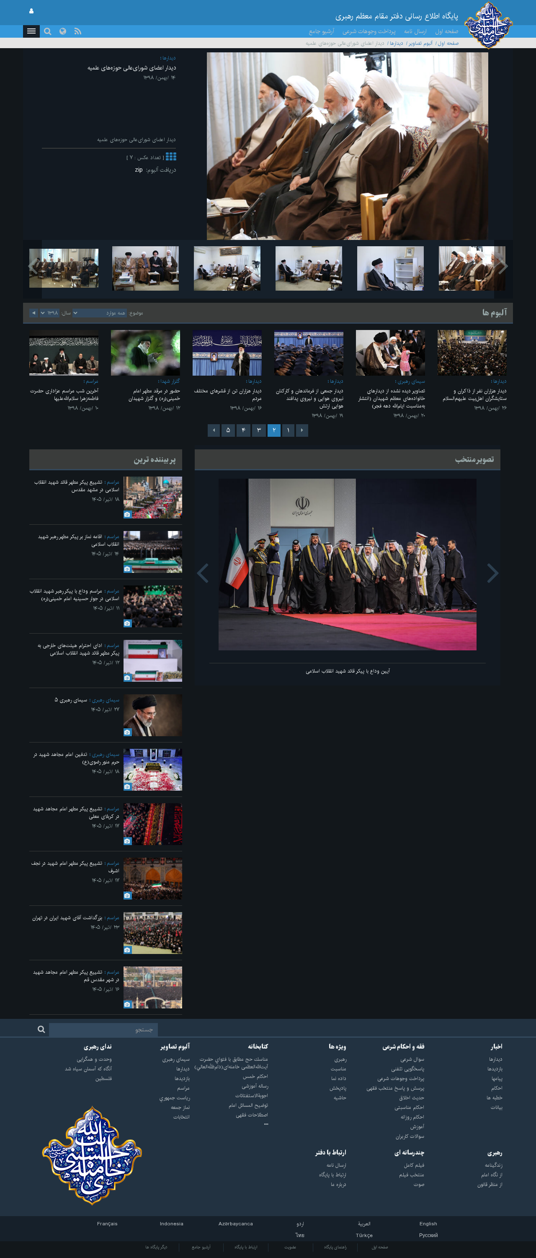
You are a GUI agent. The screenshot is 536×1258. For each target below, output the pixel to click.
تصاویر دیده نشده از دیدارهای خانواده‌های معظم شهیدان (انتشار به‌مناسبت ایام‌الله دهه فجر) (391, 398)
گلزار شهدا (170, 381)
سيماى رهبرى (411, 381)
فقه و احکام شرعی (403, 1047)
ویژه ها (337, 1047)
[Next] (214, 430)
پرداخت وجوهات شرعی (369, 31)
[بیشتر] (171, 158)
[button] (31, 31)
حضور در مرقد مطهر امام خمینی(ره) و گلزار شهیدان (154, 394)
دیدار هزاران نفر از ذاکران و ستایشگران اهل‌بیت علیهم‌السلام (475, 394)
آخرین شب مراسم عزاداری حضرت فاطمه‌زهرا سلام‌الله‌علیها (64, 394)
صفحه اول (447, 31)
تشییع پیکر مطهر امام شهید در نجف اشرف (75, 867)
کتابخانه (258, 1047)
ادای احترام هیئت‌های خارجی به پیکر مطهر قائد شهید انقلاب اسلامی (78, 649)
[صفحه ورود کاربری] (31, 11)
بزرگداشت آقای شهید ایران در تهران (67, 918)
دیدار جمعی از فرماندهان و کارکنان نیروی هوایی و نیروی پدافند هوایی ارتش (309, 398)
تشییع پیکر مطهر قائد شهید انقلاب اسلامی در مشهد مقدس (76, 486)
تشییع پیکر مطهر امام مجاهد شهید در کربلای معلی (76, 812)
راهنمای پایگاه (335, 1247)
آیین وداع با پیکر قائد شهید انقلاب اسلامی (348, 671)
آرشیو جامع (321, 31)
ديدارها (396, 43)
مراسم (92, 381)
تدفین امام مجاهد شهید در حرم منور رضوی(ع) (76, 758)
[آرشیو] (229, 1125)
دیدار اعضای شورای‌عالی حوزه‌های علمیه (132, 68)
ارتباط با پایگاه (245, 1247)
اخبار (496, 1047)
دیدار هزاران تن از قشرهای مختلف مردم (228, 394)
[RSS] (77, 31)
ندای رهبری (98, 1047)
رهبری (494, 1152)
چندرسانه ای (409, 1152)
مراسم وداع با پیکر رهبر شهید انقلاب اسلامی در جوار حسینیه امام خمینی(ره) (74, 595)
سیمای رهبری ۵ (71, 700)
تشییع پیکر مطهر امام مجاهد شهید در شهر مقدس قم (76, 976)
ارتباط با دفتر (330, 1152)
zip (140, 170)
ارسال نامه (415, 31)
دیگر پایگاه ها (156, 1247)
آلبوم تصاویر (421, 43)
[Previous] (302, 430)
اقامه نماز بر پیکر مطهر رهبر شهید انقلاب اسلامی (78, 540)
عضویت (290, 1247)
